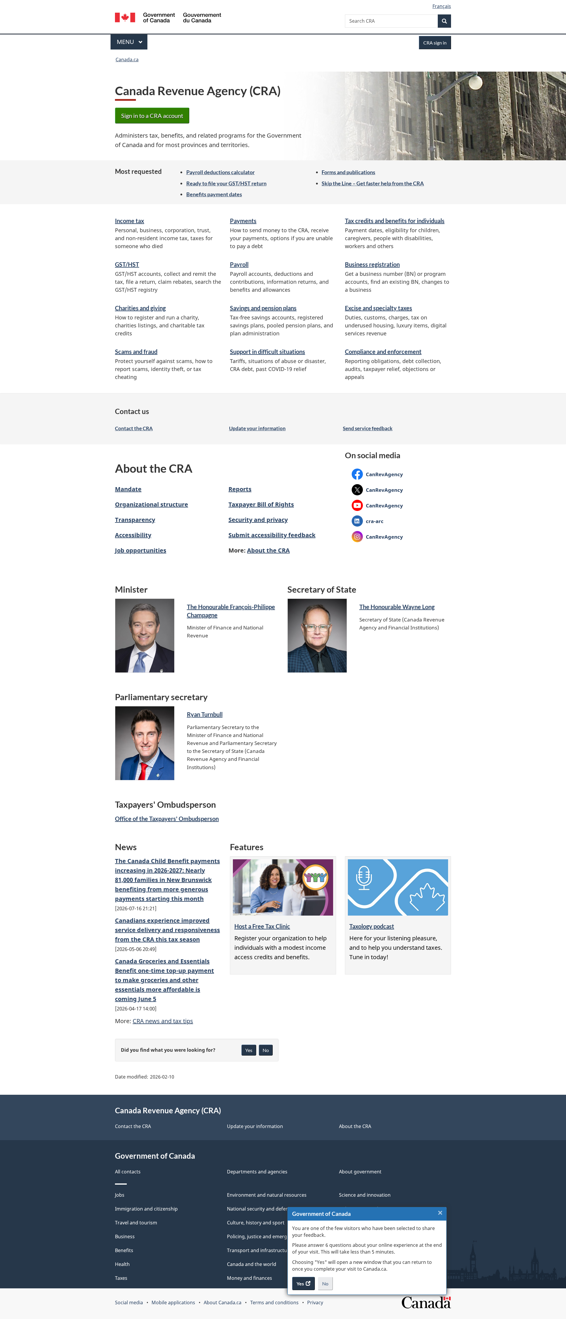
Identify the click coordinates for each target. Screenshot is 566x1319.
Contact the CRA (134, 428)
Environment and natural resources (267, 1195)
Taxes (121, 1278)
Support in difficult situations (267, 351)
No (327, 1285)
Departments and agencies (257, 1171)
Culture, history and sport (255, 1222)
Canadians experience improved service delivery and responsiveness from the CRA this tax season (167, 929)
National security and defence (260, 1209)
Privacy (315, 1302)
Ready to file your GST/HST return (226, 183)
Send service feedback (367, 428)
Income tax (129, 220)
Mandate (128, 489)
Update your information (257, 428)
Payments (243, 220)
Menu (126, 42)
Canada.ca (127, 59)
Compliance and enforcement (383, 351)
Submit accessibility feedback (271, 535)
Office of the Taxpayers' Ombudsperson (167, 818)
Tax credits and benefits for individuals (395, 220)
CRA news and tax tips (163, 1021)
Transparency (135, 520)
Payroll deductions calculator (220, 172)
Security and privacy (258, 520)
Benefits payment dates (214, 194)
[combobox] (398, 21)
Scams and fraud (136, 351)
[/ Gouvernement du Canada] (168, 18)
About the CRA (268, 550)
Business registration (372, 264)
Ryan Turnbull (205, 714)
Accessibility (133, 535)
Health (122, 1264)
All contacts (128, 1171)
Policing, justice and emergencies (264, 1236)
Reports (239, 489)
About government (360, 1171)
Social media (129, 1302)
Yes (248, 1050)
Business (125, 1236)
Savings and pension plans (263, 307)
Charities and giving (140, 307)
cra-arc (368, 521)
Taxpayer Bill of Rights (261, 504)
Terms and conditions (274, 1302)
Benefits (124, 1250)
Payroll (239, 264)
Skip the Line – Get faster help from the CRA (373, 183)
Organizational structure (151, 504)
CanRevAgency (377, 474)
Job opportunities (140, 550)
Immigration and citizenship (146, 1209)
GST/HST (127, 264)
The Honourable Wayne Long (397, 606)
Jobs (119, 1195)
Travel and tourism (136, 1222)
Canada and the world (251, 1264)
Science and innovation (365, 1195)
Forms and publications (348, 172)
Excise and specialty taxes (378, 307)
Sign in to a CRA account (152, 115)
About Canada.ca (222, 1302)
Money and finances (249, 1278)
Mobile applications (173, 1302)
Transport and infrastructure (259, 1250)
